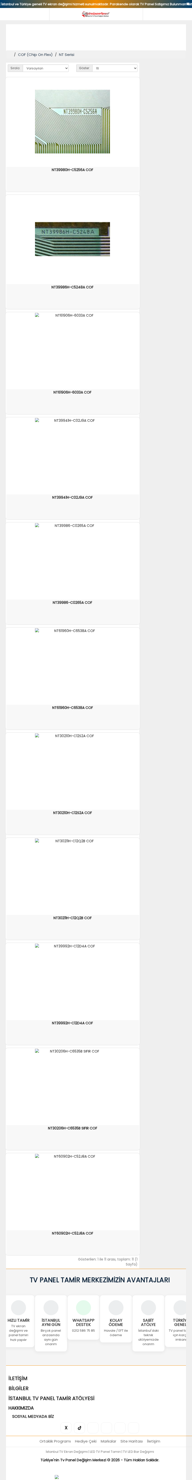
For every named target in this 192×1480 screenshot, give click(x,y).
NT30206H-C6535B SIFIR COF (72, 1128)
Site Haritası (131, 1441)
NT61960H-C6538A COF (72, 707)
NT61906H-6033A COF (73, 392)
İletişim (153, 1441)
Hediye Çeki (85, 1441)
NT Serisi (66, 54)
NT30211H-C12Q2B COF (73, 917)
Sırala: (15, 68)
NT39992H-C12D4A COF (72, 1023)
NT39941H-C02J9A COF (72, 497)
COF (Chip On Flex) (35, 54)
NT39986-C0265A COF (72, 602)
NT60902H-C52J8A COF (72, 1233)
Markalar (108, 1441)
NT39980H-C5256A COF (72, 169)
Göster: (84, 68)
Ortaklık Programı (55, 1441)
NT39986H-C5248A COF (73, 287)
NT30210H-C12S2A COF (72, 812)
